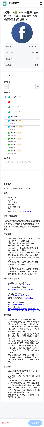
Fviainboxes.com (25, 211)
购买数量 (7, 82)
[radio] (22, 97)
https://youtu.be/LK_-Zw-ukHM (19, 285)
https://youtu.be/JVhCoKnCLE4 (19, 304)
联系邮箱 (7, 158)
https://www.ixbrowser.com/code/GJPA (21, 289)
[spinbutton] (22, 86)
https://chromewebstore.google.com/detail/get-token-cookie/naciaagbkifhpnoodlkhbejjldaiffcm (24, 310)
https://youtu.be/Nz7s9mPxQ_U (18, 296)
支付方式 (7, 93)
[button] (6, 86)
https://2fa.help (28, 298)
